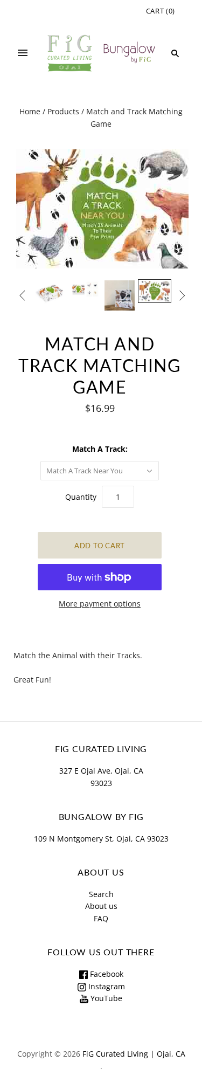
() (160, 11)
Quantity (80, 497)
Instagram (105, 986)
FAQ (101, 918)
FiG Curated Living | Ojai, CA (133, 1054)
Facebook (105, 974)
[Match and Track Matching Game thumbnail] (50, 292)
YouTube (105, 998)
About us (101, 906)
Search (101, 894)
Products (63, 111)
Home (29, 111)
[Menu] (22, 53)
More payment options (100, 603)
